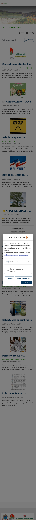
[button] (18, 261)
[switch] (6, 270)
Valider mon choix (23, 278)
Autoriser (26, 282)
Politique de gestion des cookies (16, 255)
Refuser (10, 278)
